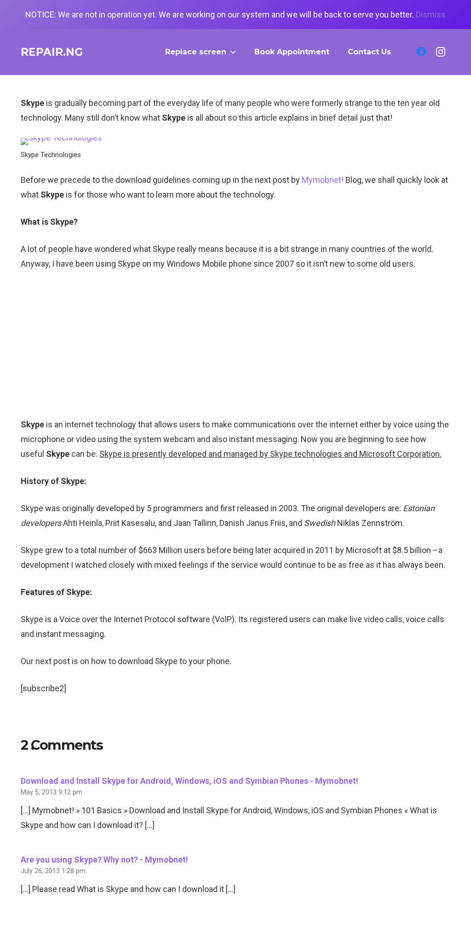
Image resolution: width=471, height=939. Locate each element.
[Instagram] (440, 52)
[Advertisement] (235, 348)
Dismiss (431, 14)
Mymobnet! (323, 180)
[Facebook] (421, 52)
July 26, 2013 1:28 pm (53, 871)
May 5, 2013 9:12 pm (51, 792)
